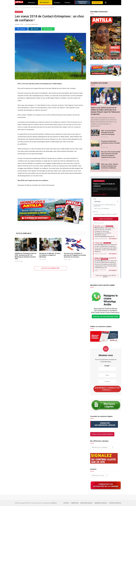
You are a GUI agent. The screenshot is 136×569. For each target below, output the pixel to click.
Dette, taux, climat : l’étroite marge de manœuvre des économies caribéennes (109, 166)
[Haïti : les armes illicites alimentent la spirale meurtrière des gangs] (95, 133)
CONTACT (66, 503)
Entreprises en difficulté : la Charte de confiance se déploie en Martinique (49, 255)
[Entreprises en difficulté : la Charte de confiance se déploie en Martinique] (50, 244)
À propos (57, 2)
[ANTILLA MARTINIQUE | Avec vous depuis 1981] (19, 2)
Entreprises (19, 11)
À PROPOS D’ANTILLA (115, 503)
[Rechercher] (105, 2)
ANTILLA (54, 503)
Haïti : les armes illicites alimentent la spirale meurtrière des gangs (108, 132)
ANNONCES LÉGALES (101, 503)
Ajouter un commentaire (50, 268)
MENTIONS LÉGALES (86, 503)
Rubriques (31, 2)
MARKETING (74, 503)
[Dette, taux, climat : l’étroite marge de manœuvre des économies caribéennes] (95, 166)
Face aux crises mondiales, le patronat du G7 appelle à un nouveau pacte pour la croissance (75, 255)
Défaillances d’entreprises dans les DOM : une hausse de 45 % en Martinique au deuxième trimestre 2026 (25, 256)
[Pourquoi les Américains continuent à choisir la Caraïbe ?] (95, 143)
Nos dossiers (44, 2)
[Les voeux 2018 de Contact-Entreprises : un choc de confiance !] (50, 56)
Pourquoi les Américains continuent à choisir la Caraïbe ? (110, 143)
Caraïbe (94, 104)
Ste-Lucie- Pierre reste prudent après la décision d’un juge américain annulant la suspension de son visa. (110, 154)
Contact (67, 2)
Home (16, 7)
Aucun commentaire (32, 24)
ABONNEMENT (97, 2)
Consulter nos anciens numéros (102, 434)
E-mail (107, 365)
